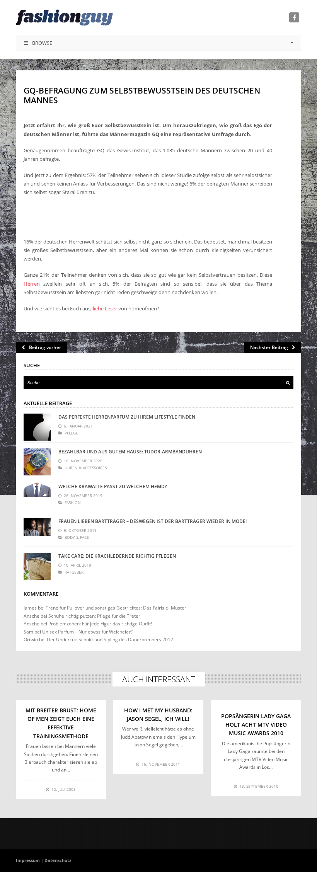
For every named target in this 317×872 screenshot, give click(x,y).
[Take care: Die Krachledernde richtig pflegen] (37, 566)
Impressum (28, 860)
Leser (111, 308)
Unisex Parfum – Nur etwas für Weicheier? (87, 631)
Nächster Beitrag (269, 347)
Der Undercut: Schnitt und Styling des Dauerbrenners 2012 (110, 639)
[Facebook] (294, 17)
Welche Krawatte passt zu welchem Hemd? (112, 486)
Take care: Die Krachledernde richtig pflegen (117, 556)
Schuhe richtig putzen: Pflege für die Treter (94, 616)
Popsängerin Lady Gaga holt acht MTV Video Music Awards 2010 (256, 724)
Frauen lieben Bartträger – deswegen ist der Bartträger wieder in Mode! (152, 521)
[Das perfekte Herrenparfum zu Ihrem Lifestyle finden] (37, 427)
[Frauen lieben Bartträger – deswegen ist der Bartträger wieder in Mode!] (37, 531)
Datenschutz (57, 860)
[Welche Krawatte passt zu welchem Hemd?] (37, 496)
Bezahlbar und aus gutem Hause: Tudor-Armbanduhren (130, 451)
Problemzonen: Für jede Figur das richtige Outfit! (100, 623)
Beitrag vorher (45, 347)
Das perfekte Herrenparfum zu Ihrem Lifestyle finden (126, 417)
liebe (98, 308)
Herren (32, 283)
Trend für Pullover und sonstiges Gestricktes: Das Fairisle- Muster (116, 608)
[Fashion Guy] (64, 17)
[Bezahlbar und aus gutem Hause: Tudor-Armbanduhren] (37, 461)
